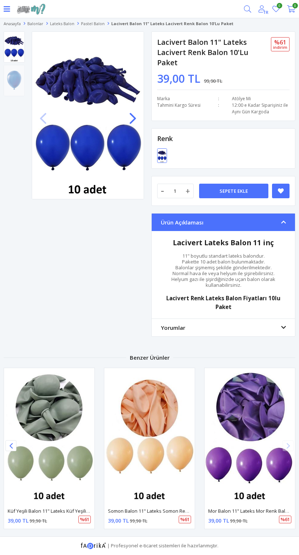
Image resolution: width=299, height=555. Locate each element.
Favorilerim (279, 6)
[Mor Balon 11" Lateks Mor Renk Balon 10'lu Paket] (250, 436)
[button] (132, 115)
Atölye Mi (241, 98)
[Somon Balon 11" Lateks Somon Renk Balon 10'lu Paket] (149, 436)
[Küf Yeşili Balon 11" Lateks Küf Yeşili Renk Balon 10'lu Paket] (49, 436)
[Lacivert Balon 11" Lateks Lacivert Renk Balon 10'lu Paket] (162, 155)
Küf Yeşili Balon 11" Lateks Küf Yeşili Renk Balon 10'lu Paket (73, 511)
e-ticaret (148, 545)
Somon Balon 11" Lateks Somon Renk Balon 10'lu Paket (169, 511)
